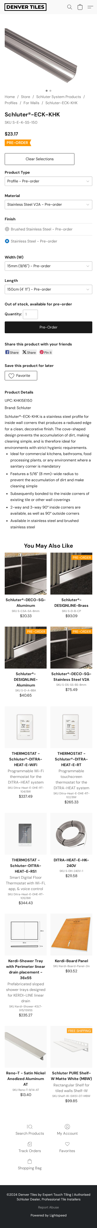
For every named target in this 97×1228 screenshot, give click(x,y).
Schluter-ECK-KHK (61, 102)
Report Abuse (48, 1207)
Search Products (30, 1133)
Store (25, 96)
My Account (67, 1133)
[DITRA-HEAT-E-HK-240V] (71, 834)
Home (10, 96)
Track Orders (30, 1150)
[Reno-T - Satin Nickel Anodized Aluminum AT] (26, 1047)
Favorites (67, 1150)
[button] (27, 7)
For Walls (31, 102)
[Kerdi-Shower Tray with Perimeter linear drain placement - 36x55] (26, 935)
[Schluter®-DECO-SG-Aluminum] (26, 574)
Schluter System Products (58, 96)
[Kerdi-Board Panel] (71, 935)
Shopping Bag (30, 1168)
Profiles (11, 102)
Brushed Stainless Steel (42, 229)
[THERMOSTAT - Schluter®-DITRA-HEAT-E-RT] (71, 727)
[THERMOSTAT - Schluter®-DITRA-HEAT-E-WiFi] (26, 727)
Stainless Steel (34, 241)
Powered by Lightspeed (49, 1215)
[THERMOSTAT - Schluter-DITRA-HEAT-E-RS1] (26, 834)
